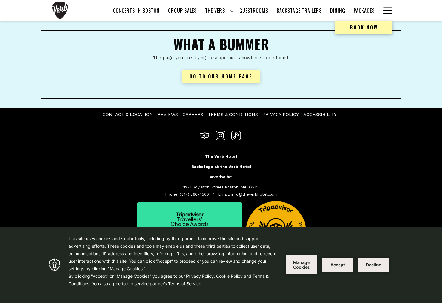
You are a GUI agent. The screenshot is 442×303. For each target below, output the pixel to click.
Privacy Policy (280, 114)
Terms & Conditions (233, 114)
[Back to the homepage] (60, 10)
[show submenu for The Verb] (232, 10)
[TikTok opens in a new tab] (236, 135)
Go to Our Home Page (221, 76)
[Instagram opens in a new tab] (220, 135)
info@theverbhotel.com (254, 194)
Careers (194, 114)
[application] (221, 265)
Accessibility (320, 114)
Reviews (168, 114)
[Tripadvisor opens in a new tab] (205, 135)
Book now (364, 27)
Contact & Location (128, 114)
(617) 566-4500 (194, 194)
